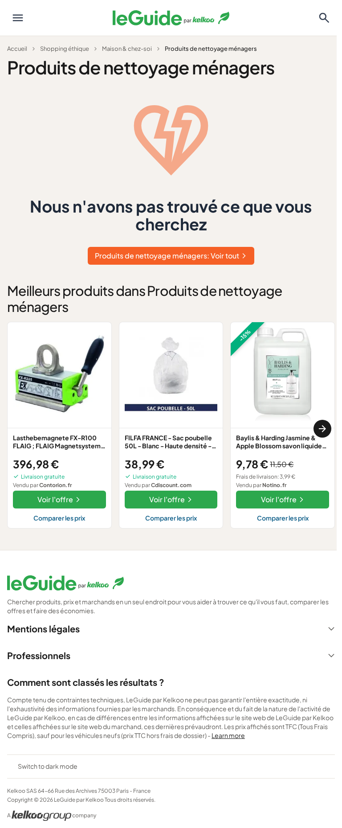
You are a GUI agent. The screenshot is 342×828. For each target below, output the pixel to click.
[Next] (322, 429)
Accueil (17, 48)
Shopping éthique (64, 48)
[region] (171, 428)
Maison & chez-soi (127, 48)
